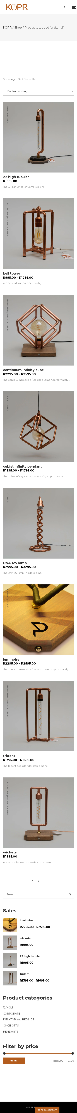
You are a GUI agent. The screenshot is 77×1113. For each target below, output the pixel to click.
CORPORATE (7, 598)
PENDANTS (7, 404)
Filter (14, 1060)
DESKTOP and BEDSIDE (7, 219)
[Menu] (73, 7)
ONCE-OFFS (7, 114)
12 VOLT (7, 498)
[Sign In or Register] (53, 8)
